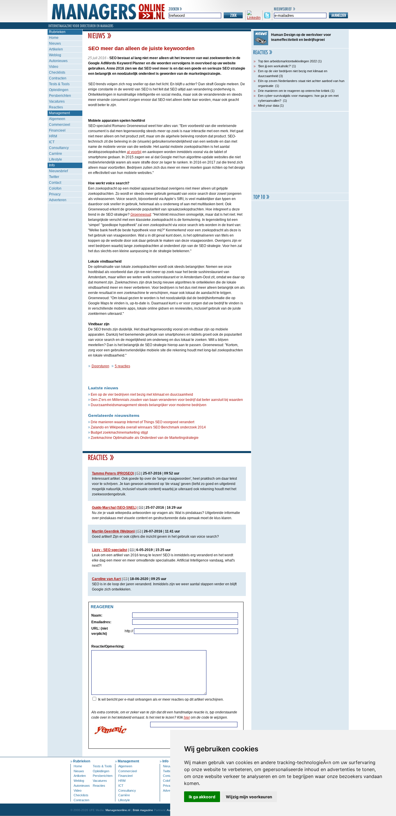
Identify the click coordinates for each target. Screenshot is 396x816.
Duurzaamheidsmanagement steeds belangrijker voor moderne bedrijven (148, 405)
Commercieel (59, 125)
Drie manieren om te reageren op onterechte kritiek (294, 90)
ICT (52, 142)
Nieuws (55, 43)
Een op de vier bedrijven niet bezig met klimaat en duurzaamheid (142, 394)
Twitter (54, 177)
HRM (53, 136)
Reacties (56, 107)
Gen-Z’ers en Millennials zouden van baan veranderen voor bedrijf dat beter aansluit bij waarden (167, 400)
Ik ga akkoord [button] (202, 796)
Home (54, 38)
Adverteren (57, 200)
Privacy (55, 194)
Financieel (57, 130)
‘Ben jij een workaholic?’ (274, 66)
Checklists (57, 72)
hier (187, 717)
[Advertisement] (300, 152)
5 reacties (122, 366)
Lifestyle (55, 159)
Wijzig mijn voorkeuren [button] (249, 796)
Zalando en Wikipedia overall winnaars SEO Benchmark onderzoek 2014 (148, 427)
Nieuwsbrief (58, 171)
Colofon (55, 188)
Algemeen (57, 119)
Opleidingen (58, 90)
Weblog (55, 55)
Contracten (57, 78)
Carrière (55, 154)
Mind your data (268, 105)
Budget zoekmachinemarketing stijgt (119, 432)
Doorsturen (100, 366)
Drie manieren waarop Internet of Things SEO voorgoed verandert (142, 422)
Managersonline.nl (118, 810)
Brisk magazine (143, 810)
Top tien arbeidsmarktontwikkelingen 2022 (287, 61)
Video (53, 67)
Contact (55, 183)
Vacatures (57, 101)
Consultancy (59, 148)
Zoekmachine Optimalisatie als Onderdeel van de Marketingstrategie (145, 438)
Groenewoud (140, 214)
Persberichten (60, 96)
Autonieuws (58, 61)
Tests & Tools (59, 84)
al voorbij (134, 152)
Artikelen (56, 49)
